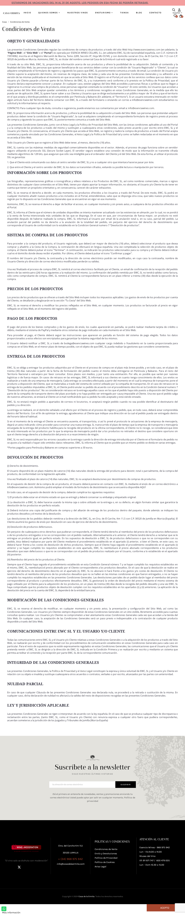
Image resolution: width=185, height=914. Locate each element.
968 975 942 (163, 847)
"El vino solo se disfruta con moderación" (26, 860)
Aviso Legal (69, 124)
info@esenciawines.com (141, 108)
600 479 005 (163, 860)
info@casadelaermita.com (70, 864)
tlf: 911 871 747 (146, 860)
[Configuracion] (179, 10)
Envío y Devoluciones (106, 853)
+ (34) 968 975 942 (70, 859)
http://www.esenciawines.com (144, 49)
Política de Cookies (105, 862)
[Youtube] (41, 867)
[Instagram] (26, 867)
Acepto (164, 907)
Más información (11, 912)
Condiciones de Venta (106, 849)
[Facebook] (12, 867)
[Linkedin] (34, 867)
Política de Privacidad (91, 124)
